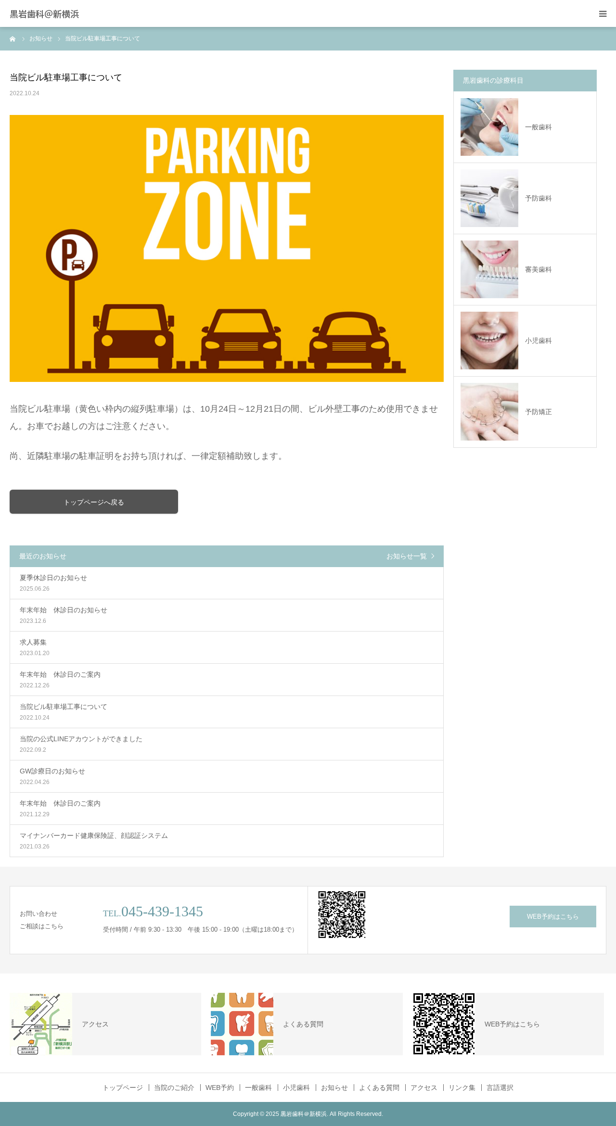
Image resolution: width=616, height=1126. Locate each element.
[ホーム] (13, 38)
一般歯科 (538, 127)
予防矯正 (538, 412)
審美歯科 (538, 269)
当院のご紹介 (174, 1087)
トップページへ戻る (94, 502)
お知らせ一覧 (406, 556)
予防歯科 (538, 198)
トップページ (123, 1087)
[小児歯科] (489, 340)
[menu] (602, 13)
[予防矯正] (489, 412)
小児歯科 (538, 340)
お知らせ (334, 1087)
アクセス (424, 1087)
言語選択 (500, 1087)
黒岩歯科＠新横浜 (44, 13)
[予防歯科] (489, 198)
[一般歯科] (489, 127)
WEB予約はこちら (553, 916)
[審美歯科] (489, 269)
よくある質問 (379, 1087)
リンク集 (462, 1087)
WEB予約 (219, 1087)
